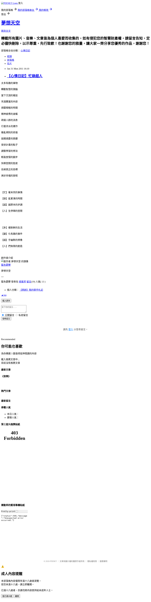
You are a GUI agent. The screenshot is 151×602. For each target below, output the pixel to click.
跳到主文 (6, 31)
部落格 (10, 60)
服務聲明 (103, 561)
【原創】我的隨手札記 (31, 290)
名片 (9, 63)
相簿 (9, 56)
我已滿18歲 (7, 596)
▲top (3, 295)
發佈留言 (6, 319)
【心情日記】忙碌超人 (24, 76)
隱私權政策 (92, 561)
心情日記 (25, 50)
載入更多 (6, 301)
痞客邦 (22, 281)
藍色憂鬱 (6, 265)
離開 (17, 596)
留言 (29, 281)
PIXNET (53, 561)
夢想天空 (10, 22)
